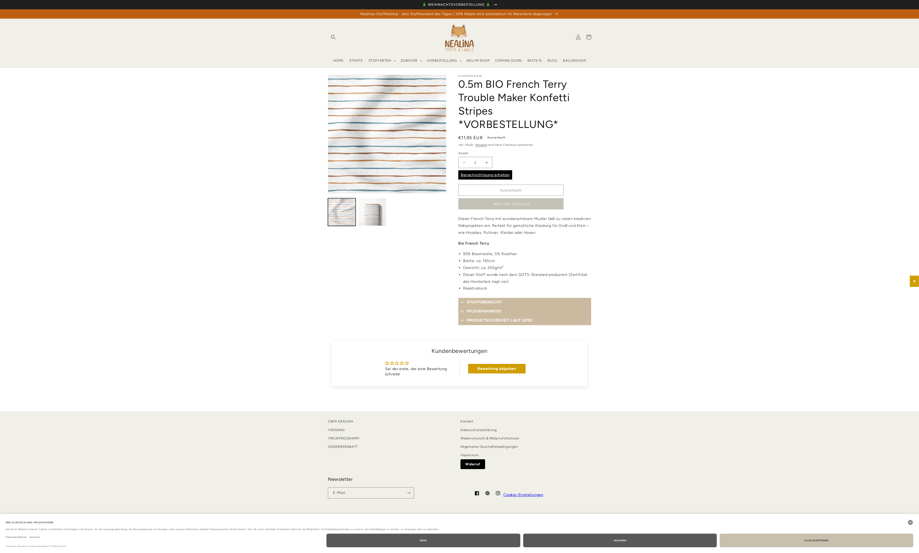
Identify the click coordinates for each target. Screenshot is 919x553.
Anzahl (463, 153)
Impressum (469, 455)
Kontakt (466, 421)
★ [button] (914, 281)
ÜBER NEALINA (340, 421)
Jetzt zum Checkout (511, 204)
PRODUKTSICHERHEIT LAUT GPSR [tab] (499, 320)
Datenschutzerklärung (478, 430)
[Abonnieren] (408, 492)
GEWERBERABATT (343, 447)
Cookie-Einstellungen (523, 495)
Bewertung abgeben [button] (496, 368)
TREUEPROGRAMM (343, 438)
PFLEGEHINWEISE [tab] (484, 311)
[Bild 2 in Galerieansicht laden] (372, 212)
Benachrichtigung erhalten (485, 175)
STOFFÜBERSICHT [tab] (484, 302)
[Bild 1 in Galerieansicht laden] (342, 212)
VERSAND (336, 430)
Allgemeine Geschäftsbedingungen (489, 447)
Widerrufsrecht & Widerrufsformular (489, 438)
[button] (333, 37)
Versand (481, 145)
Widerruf (472, 464)
